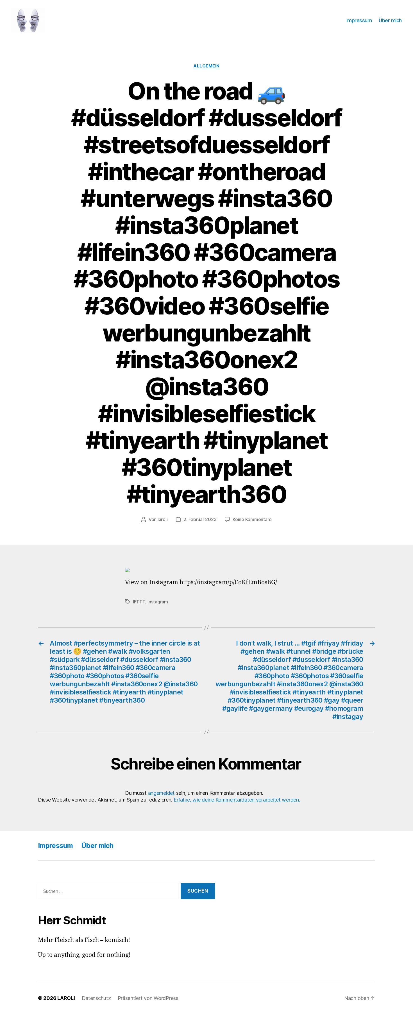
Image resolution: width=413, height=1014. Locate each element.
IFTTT (139, 602)
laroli (162, 519)
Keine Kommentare (252, 519)
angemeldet (161, 793)
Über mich (390, 20)
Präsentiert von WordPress (148, 998)
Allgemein (206, 66)
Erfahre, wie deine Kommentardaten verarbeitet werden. (237, 800)
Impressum (359, 20)
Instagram (158, 602)
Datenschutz (96, 998)
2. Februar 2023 (199, 519)
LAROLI (66, 998)
